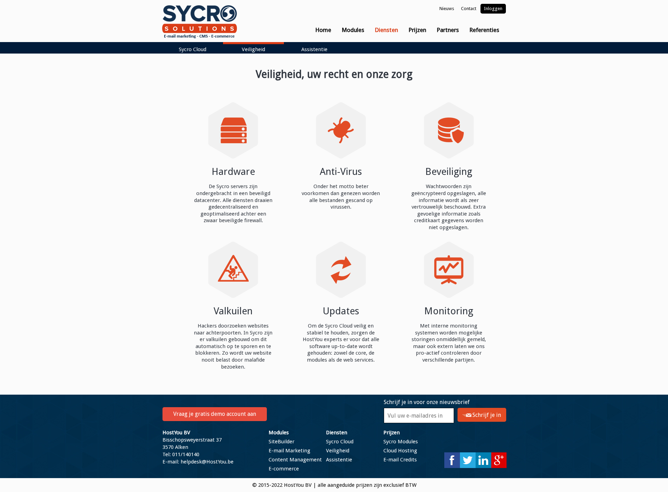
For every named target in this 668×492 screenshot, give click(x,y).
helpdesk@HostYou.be (207, 462)
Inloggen (493, 8)
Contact (468, 8)
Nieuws (446, 8)
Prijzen (391, 432)
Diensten (336, 432)
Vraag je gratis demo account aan (214, 414)
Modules (279, 432)
